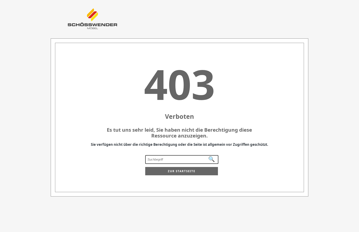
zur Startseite (181, 171)
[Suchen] (212, 159)
